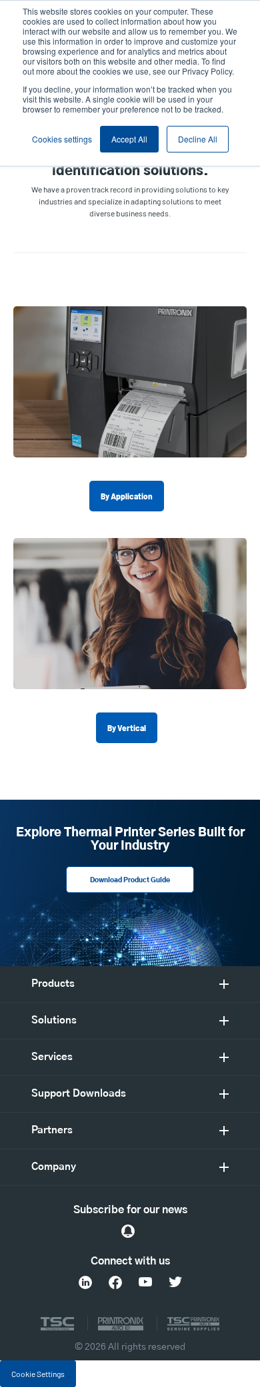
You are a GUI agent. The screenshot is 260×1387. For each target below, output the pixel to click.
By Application (127, 496)
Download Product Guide (130, 880)
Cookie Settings (38, 1373)
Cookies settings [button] (62, 138)
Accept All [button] (129, 138)
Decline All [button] (197, 138)
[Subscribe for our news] (128, 1231)
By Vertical (126, 727)
